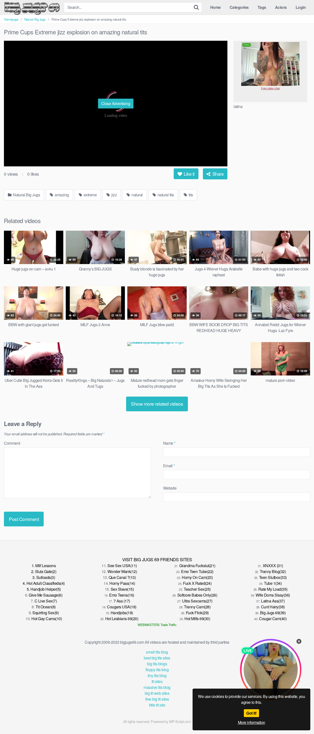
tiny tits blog (157, 675)
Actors (281, 7)
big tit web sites (157, 693)
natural (137, 195)
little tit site (157, 705)
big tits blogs (157, 664)
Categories (239, 7)
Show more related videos (157, 403)
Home (215, 7)
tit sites (157, 681)
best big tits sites (157, 658)
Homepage (11, 19)
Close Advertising (115, 103)
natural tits (165, 195)
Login (301, 7)
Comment (12, 443)
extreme (90, 195)
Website (170, 488)
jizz (114, 195)
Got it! (251, 713)
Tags (262, 7)
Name (169, 443)
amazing (61, 195)
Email (169, 465)
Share (217, 174)
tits (190, 195)
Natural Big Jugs (34, 19)
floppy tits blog (157, 669)
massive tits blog (157, 687)
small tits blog (157, 652)
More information (251, 722)
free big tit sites (157, 699)
